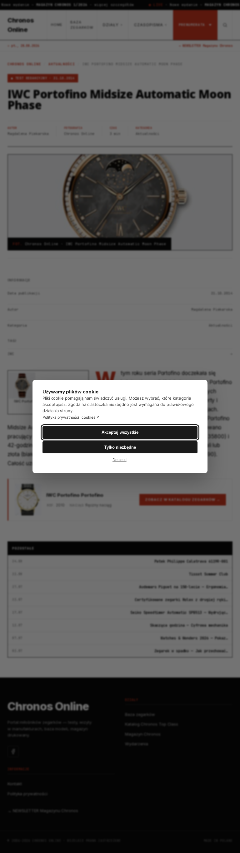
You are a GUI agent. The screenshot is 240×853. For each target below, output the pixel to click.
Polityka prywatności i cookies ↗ (71, 417)
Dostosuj (120, 460)
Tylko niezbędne (120, 447)
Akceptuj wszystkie (120, 432)
